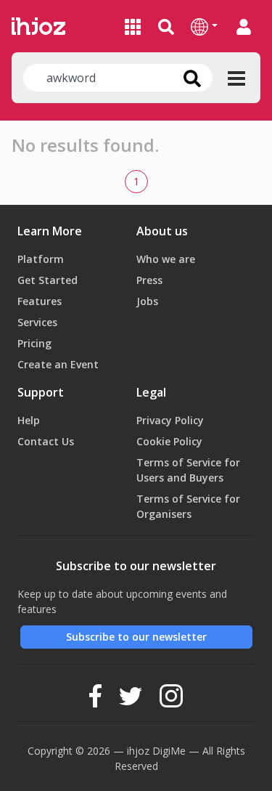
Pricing (34, 343)
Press (149, 280)
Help (28, 420)
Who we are (165, 259)
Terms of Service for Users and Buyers (188, 469)
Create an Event (58, 364)
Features (39, 301)
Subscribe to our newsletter (136, 637)
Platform (40, 259)
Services (37, 322)
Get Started (47, 280)
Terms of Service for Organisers (188, 506)
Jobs (147, 301)
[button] (204, 26)
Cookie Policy (169, 441)
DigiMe (169, 751)
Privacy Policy (170, 420)
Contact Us (45, 441)
